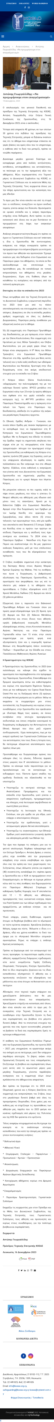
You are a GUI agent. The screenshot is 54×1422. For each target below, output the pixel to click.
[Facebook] (25, 7)
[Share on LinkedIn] (25, 1270)
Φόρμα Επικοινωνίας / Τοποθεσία (27, 1397)
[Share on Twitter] (22, 1270)
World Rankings (40, 3)
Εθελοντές (24, 3)
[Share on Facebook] (18, 1270)
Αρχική (6, 46)
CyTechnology (33, 1415)
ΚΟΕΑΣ (31, 1412)
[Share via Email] (35, 1270)
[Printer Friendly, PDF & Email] (27, 1259)
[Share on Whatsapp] (28, 1270)
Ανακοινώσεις (22, 46)
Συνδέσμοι (11, 3)
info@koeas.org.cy (17, 1386)
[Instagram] (29, 7)
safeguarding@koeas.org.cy (16, 1390)
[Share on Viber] (31, 1270)
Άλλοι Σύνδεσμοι (27, 1331)
